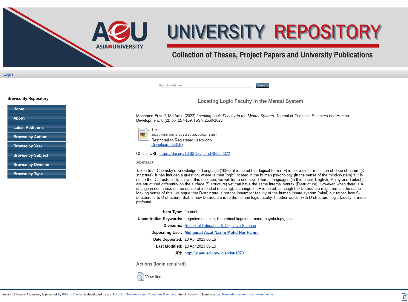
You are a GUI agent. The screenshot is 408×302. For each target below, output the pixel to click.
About (18, 118)
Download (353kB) (167, 144)
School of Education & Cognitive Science (220, 225)
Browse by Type (28, 174)
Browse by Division (31, 164)
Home (18, 109)
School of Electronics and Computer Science (143, 294)
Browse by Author (30, 137)
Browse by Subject (30, 155)
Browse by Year (27, 146)
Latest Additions (28, 127)
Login (8, 74)
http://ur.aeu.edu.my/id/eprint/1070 (214, 253)
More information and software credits (248, 294)
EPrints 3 (68, 294)
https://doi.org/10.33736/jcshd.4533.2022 (194, 153)
